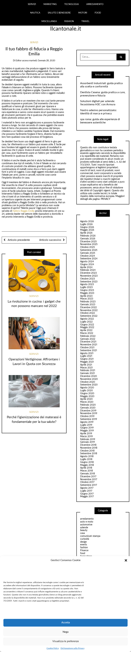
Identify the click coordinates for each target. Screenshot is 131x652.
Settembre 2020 (89, 385)
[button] (126, 560)
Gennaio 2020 (87, 408)
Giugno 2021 (87, 359)
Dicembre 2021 (88, 342)
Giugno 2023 (87, 290)
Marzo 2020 (86, 402)
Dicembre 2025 (88, 241)
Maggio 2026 (87, 230)
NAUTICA (35, 13)
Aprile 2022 (86, 330)
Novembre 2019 (88, 413)
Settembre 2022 (88, 316)
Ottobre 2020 (87, 382)
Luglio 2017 (86, 491)
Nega (65, 632)
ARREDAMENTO (94, 4)
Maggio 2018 (87, 465)
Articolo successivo (50, 240)
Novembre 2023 (89, 276)
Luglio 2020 (86, 390)
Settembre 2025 (88, 250)
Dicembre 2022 (88, 307)
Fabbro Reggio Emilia (23, 211)
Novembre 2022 (89, 310)
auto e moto (86, 522)
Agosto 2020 (87, 387)
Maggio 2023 (87, 293)
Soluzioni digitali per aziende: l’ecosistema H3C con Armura (97, 103)
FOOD (98, 13)
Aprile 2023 (86, 296)
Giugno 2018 (87, 462)
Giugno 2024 (87, 264)
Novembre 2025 (89, 244)
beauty (83, 530)
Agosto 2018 (86, 456)
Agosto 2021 (86, 353)
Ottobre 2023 (87, 279)
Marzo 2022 (86, 333)
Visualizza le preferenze (65, 641)
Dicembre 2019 (88, 411)
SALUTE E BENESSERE (59, 13)
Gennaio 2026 (87, 239)
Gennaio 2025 (87, 253)
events (83, 544)
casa (82, 533)
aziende (84, 527)
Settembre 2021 (88, 350)
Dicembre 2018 (88, 445)
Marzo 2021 (86, 368)
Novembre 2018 (88, 448)
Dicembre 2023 (88, 273)
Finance (84, 550)
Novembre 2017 (88, 479)
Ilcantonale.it (65, 29)
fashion (84, 547)
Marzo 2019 (86, 436)
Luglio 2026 (86, 224)
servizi (34, 42)
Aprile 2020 (86, 399)
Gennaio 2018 (87, 473)
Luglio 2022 (86, 322)
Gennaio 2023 (87, 304)
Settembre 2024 (88, 258)
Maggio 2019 (87, 430)
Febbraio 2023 (88, 301)
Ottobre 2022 (87, 313)
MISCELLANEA (49, 21)
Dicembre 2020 (88, 376)
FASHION (69, 21)
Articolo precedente (18, 240)
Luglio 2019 (86, 425)
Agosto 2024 (87, 261)
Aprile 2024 (86, 267)
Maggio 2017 (87, 496)
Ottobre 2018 (87, 451)
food (82, 553)
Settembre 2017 (88, 485)
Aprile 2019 (86, 433)
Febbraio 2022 (88, 336)
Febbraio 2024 (88, 270)
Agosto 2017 (86, 488)
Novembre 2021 (88, 344)
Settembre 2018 (88, 453)
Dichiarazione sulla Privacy (72, 648)
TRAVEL (85, 21)
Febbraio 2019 (87, 439)
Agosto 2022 (87, 319)
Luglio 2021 (86, 356)
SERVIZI (32, 4)
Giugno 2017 (86, 494)
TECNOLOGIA (71, 4)
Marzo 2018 (86, 471)
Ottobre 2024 (87, 256)
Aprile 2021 (86, 365)
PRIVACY (105, 199)
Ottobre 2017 (87, 482)
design (83, 542)
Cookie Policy (53, 648)
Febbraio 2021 (87, 370)
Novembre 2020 (89, 379)
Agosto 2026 (87, 221)
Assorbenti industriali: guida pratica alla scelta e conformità (101, 85)
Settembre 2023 (88, 282)
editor (19, 61)
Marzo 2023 (86, 299)
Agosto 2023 (87, 284)
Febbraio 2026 (88, 236)
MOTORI (82, 13)
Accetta (65, 622)
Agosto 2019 (86, 422)
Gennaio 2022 (87, 339)
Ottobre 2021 (87, 347)
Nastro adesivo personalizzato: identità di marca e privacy (98, 112)
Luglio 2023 (86, 287)
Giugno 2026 (87, 227)
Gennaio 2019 (87, 442)
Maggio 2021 (87, 362)
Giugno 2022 (87, 325)
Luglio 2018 (86, 459)
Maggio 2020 (87, 396)
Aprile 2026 (86, 233)
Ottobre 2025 (87, 247)
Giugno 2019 (87, 428)
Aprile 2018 (86, 468)
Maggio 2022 (87, 327)
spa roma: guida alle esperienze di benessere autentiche (100, 121)
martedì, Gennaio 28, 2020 (42, 61)
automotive (86, 525)
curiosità (84, 539)
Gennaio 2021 (87, 373)
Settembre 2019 (88, 419)
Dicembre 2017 (88, 476)
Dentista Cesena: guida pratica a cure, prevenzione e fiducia (102, 94)
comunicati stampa (90, 536)
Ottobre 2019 (87, 416)
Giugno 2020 (87, 393)
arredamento (87, 519)
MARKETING (50, 4)
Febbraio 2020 (88, 405)
